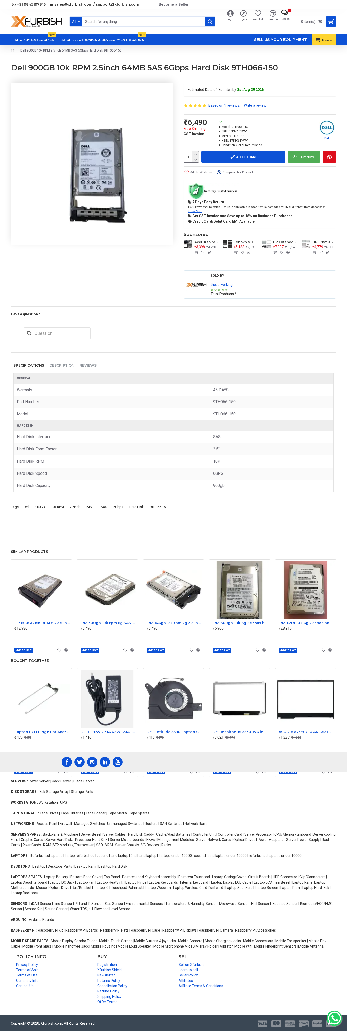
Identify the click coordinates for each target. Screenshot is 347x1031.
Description (61, 365)
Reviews (88, 365)
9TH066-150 (158, 507)
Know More (195, 211)
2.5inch (75, 507)
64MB (90, 507)
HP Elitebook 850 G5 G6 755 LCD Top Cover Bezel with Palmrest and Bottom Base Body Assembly (285, 242)
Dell (26, 507)
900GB (40, 507)
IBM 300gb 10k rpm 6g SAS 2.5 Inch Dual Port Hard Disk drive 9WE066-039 (108, 623)
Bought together (30, 660)
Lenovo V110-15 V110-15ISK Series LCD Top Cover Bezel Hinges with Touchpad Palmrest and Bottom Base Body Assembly (245, 242)
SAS (104, 507)
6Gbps (118, 507)
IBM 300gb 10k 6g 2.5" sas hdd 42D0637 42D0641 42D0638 (241, 623)
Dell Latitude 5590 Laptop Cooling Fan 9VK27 (174, 732)
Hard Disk (136, 507)
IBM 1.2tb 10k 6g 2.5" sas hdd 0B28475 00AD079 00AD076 (307, 623)
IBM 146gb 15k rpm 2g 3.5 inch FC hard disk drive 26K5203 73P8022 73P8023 (174, 623)
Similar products (29, 551)
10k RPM (57, 507)
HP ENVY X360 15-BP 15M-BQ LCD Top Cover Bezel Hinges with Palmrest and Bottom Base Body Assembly (324, 242)
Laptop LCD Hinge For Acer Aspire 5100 (42, 732)
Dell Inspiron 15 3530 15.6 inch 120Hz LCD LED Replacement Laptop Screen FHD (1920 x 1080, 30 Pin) (241, 732)
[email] (29, 333)
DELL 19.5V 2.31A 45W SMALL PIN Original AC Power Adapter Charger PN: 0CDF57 (108, 732)
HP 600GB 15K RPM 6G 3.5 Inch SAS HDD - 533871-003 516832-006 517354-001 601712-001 (42, 623)
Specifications (28, 365)
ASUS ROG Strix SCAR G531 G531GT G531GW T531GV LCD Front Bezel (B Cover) (307, 732)
